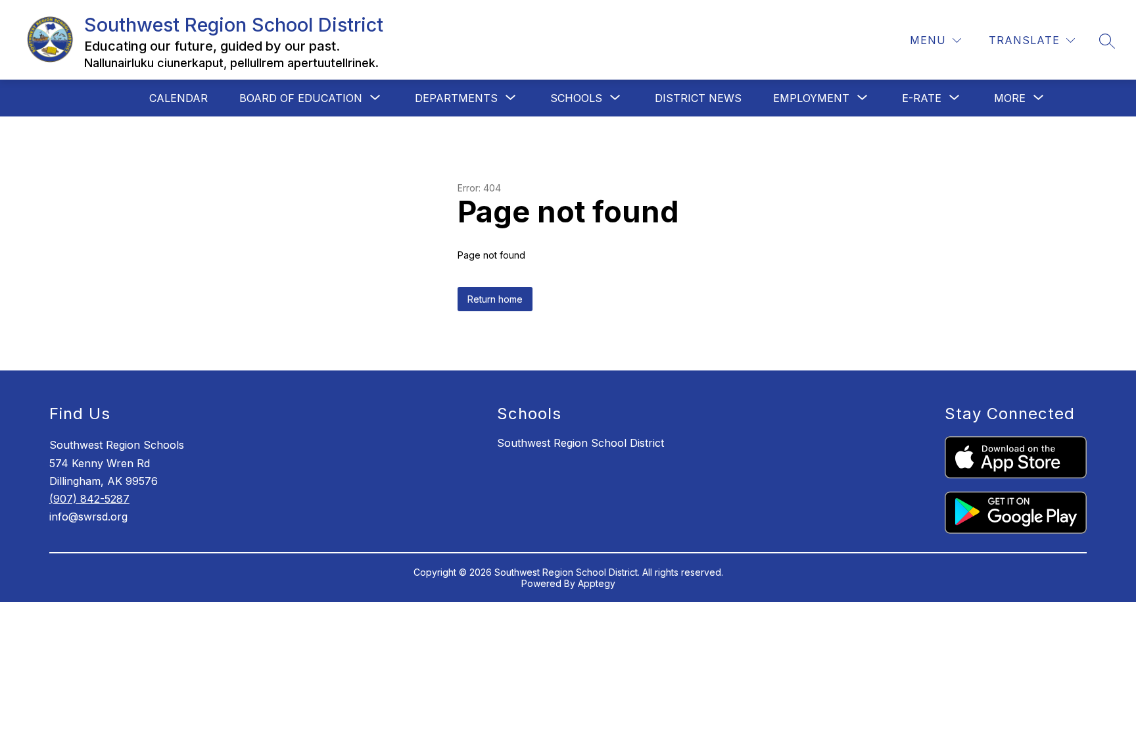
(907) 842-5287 (89, 498)
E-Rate (921, 98)
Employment (811, 98)
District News (698, 98)
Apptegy (596, 583)
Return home (495, 299)
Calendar (178, 98)
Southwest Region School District (580, 442)
